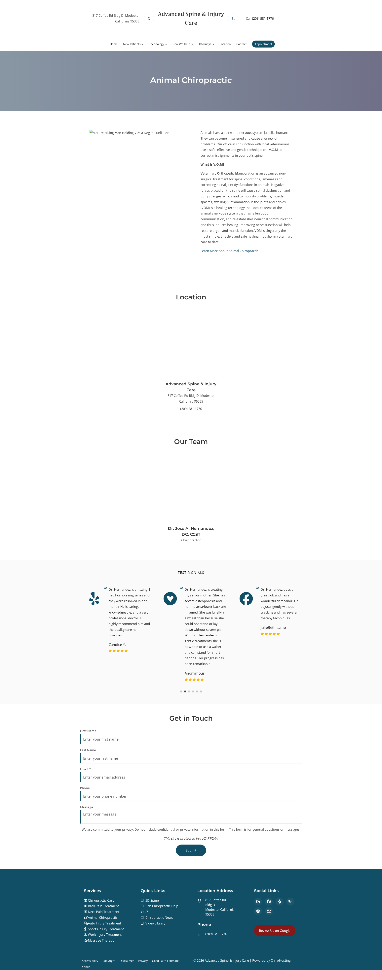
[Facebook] (269, 902)
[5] (197, 691)
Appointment (263, 44)
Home (114, 44)
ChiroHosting (281, 960)
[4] (193, 691)
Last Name (88, 750)
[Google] (258, 902)
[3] (189, 691)
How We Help (181, 44)
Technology (156, 44)
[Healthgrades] (290, 902)
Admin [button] (86, 967)
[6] (201, 691)
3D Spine (152, 900)
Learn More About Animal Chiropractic (229, 251)
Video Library (155, 923)
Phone (85, 788)
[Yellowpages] (269, 911)
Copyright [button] (108, 961)
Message (86, 807)
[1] (181, 691)
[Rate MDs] (258, 911)
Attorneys (205, 44)
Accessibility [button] (90, 961)
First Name (88, 731)
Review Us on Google (274, 930)
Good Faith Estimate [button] (165, 961)
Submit (191, 850)
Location (225, 44)
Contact (241, 44)
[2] (185, 691)
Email (85, 769)
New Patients (132, 44)
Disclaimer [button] (127, 961)
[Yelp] (280, 902)
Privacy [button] (143, 961)
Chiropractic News (159, 917)
